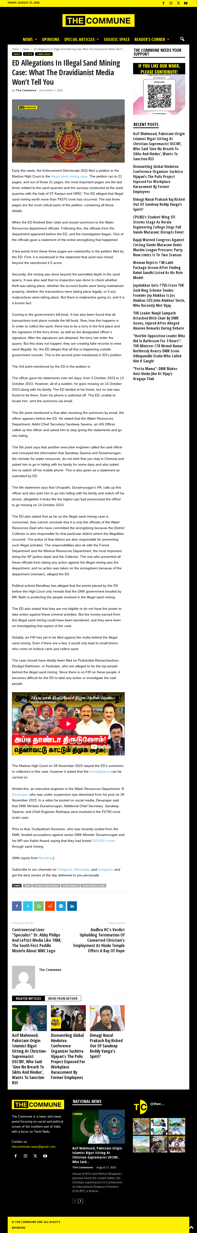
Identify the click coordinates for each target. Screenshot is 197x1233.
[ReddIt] (50, 906)
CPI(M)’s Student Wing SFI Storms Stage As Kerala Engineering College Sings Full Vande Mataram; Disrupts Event (158, 225)
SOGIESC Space (117, 39)
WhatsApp (81, 869)
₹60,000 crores (103, 841)
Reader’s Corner (150, 39)
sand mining (70, 885)
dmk (27, 885)
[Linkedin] (72, 906)
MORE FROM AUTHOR (63, 998)
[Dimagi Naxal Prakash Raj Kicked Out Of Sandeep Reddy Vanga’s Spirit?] (107, 1018)
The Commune (26, 90)
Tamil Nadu (44, 54)
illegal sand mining (46, 885)
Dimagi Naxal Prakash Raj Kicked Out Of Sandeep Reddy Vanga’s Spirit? (106, 1045)
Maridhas (46, 858)
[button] (182, 39)
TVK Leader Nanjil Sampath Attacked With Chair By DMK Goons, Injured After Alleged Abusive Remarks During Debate (158, 321)
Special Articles (79, 39)
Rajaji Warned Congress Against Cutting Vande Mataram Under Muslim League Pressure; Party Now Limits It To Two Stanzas (158, 247)
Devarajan (20, 794)
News (28, 39)
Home (15, 49)
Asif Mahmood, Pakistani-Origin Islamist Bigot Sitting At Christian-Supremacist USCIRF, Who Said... (97, 1155)
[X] (178, 3)
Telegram (64, 869)
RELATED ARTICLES (28, 998)
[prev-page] (116, 998)
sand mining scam (93, 885)
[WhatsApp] (39, 906)
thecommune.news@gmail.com (33, 1146)
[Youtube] (186, 3)
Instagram (105, 869)
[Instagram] (171, 3)
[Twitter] (28, 906)
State (28, 54)
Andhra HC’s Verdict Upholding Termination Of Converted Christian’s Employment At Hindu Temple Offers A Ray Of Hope (99, 940)
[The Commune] (98, 20)
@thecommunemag (158, 1104)
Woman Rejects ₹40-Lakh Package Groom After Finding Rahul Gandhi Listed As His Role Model (158, 270)
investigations (100, 771)
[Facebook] (163, 3)
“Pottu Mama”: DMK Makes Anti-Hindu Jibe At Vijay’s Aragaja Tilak (155, 373)
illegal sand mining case (68, 176)
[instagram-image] (141, 1126)
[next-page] (122, 998)
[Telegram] (61, 906)
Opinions (50, 39)
